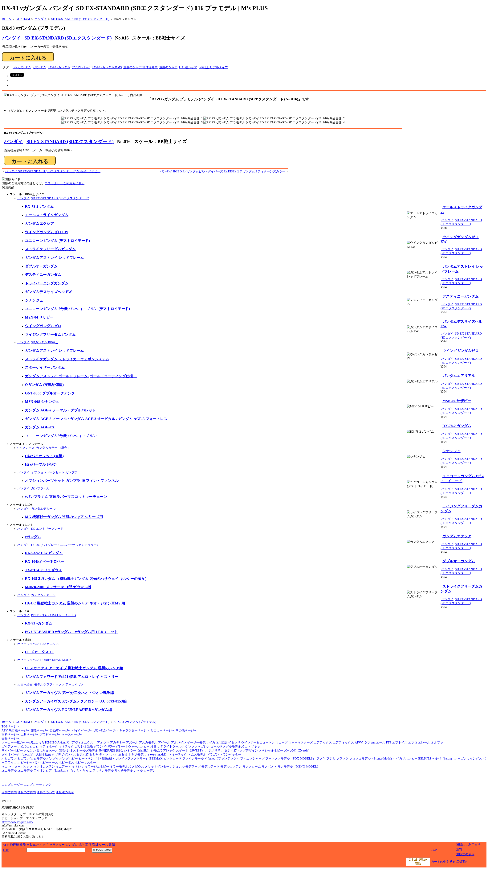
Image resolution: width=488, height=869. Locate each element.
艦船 (23, 844)
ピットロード (172, 758)
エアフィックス (343, 742)
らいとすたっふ (81, 770)
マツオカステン (44, 766)
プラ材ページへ (50, 734)
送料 (459, 849)
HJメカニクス (49, 643)
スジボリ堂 (213, 750)
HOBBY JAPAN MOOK (56, 659)
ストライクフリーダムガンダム (50, 249)
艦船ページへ (40, 730)
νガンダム (39, 67)
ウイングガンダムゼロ (43, 326)
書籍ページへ (11, 738)
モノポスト (269, 766)
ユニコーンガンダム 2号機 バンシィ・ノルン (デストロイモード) (77, 309)
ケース (103, 844)
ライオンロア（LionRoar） (52, 770)
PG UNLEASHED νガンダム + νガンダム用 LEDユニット (71, 632)
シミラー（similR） (137, 750)
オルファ (437, 742)
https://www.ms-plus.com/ (17, 822)
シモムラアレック (163, 750)
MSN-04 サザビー (39, 317)
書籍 (112, 844)
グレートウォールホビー (132, 746)
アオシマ (103, 742)
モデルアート (210, 766)
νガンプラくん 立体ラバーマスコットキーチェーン (66, 497)
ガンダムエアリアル (458, 376)
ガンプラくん (40, 488)
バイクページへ (82, 730)
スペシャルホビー (271, 750)
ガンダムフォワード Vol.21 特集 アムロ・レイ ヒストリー (71, 677)
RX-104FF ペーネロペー (44, 561)
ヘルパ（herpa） (443, 758)
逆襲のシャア (168, 67)
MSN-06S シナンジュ (42, 402)
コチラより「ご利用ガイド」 (64, 183)
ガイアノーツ (11, 746)
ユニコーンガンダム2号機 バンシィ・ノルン (61, 436)
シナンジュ (34, 300)
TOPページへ (11, 726)
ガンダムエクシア (39, 223)
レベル (138, 770)
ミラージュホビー (97, 766)
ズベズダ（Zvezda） (297, 750)
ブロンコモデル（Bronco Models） (372, 758)
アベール (164, 742)
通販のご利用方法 (468, 844)
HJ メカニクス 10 (39, 652)
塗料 (81, 844)
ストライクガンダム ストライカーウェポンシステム (67, 359)
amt (373, 742)
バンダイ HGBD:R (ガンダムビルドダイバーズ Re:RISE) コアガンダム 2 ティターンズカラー (222, 171)
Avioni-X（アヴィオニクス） (76, 742)
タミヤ (93, 754)
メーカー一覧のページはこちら (23, 742)
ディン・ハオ (108, 754)
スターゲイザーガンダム (45, 367)
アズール (132, 742)
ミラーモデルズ (120, 766)
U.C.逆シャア (188, 67)
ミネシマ (78, 766)
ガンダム (71, 844)
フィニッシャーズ (252, 758)
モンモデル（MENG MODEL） (299, 766)
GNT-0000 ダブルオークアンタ (50, 393)
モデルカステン (231, 766)
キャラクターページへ (134, 730)
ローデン (150, 770)
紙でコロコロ (30, 746)
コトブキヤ (252, 746)
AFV (5, 730)
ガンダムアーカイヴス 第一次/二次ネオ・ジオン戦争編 (69, 693)
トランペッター (230, 754)
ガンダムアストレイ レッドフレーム (54, 258)
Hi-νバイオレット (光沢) (44, 456)
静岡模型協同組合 (111, 750)
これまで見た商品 (418, 861)
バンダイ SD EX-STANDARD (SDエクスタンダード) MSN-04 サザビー (52, 171)
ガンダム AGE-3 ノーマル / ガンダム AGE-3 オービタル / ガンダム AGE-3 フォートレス (96, 419)
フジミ (331, 758)
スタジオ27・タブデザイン (239, 750)
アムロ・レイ (81, 67)
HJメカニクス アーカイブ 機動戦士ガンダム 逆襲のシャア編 (74, 668)
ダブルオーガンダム (41, 266)
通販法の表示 (65, 792)
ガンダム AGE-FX (40, 427)
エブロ (412, 742)
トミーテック (178, 754)
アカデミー (117, 742)
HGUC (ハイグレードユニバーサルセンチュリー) (64, 544)
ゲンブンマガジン (197, 746)
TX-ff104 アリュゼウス (43, 570)
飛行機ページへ (19, 730)
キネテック (66, 746)
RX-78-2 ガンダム (39, 206)
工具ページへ (30, 734)
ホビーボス (66, 762)
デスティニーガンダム (43, 275)
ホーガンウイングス (468, 758)
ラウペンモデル (103, 770)
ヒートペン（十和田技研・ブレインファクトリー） (114, 758)
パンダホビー (68, 758)
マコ (5, 766)
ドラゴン (213, 754)
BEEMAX (156, 758)
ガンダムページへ (106, 730)
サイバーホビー (12, 750)
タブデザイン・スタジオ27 (70, 754)
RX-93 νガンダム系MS (107, 67)
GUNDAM (23, 721)
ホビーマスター (85, 762)
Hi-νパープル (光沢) (40, 464)
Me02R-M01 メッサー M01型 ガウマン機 (58, 587)
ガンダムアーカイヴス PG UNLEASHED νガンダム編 (68, 710)
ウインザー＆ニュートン (258, 742)
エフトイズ (399, 742)
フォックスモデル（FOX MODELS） (290, 758)
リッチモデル (124, 770)
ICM (48, 742)
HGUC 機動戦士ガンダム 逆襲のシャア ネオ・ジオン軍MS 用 (75, 603)
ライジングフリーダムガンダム (50, 334)
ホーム (6, 721)
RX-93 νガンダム (59, 67)
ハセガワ (8, 758)
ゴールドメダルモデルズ (227, 746)
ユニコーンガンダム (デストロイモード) (57, 241)
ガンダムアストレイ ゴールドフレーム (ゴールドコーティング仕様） (81, 376)
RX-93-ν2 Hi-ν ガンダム (44, 553)
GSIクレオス (26, 447)
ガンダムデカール (43, 508)
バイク (41, 844)
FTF (388, 742)
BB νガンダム (22, 67)
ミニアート (63, 766)
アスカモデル (148, 742)
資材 (95, 844)
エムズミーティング (37, 784)
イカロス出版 (218, 742)
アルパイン (178, 742)
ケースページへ (72, 734)
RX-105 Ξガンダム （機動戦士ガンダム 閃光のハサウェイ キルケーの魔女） (86, 579)
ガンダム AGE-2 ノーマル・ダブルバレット (60, 410)
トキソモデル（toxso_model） (148, 754)
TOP (6, 850)
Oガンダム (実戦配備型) (44, 385)
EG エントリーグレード (47, 528)
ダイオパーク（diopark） (18, 754)
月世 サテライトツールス (167, 746)
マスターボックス (20, 766)
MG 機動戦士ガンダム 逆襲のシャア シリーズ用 (64, 517)
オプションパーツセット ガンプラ (54, 472)
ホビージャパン (28, 643)
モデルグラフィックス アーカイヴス (59, 684)
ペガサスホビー (406, 758)
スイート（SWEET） (190, 750)
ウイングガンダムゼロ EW (46, 232)
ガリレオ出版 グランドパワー (95, 746)
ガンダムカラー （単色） (53, 447)
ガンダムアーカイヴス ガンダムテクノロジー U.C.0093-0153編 (76, 701)
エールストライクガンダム (46, 215)
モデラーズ (193, 766)
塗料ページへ (11, 734)
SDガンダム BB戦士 (44, 342)
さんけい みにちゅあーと (41, 750)
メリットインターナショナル (165, 766)
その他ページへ (186, 730)
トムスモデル (197, 754)
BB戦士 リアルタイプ (213, 67)
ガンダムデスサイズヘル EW (48, 292)
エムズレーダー (12, 784)
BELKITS (424, 758)
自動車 (31, 844)
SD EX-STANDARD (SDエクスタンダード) (68, 37)
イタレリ (234, 742)
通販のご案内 (27, 792)
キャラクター (55, 844)
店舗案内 (462, 861)
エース (380, 742)
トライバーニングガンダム (46, 283)
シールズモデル (87, 750)
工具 (88, 844)
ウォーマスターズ (300, 742)
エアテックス (323, 742)
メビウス (138, 766)
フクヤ (321, 758)
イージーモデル (197, 742)
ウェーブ (281, 742)
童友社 (122, 754)
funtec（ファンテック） (223, 758)
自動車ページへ (60, 730)
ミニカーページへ (162, 730)
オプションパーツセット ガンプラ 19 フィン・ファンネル (72, 481)
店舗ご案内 (9, 792)
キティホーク (49, 746)
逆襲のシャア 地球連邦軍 (140, 67)
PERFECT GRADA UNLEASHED (53, 615)
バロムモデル (36, 758)
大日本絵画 (25, 684)
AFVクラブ (362, 742)
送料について (46, 792)
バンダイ (13, 141)
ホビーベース (49, 762)
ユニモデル (9, 770)
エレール (424, 742)
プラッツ (342, 758)
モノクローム (251, 766)
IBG (54, 742)
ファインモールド (194, 758)
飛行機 (14, 844)
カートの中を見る (443, 861)
